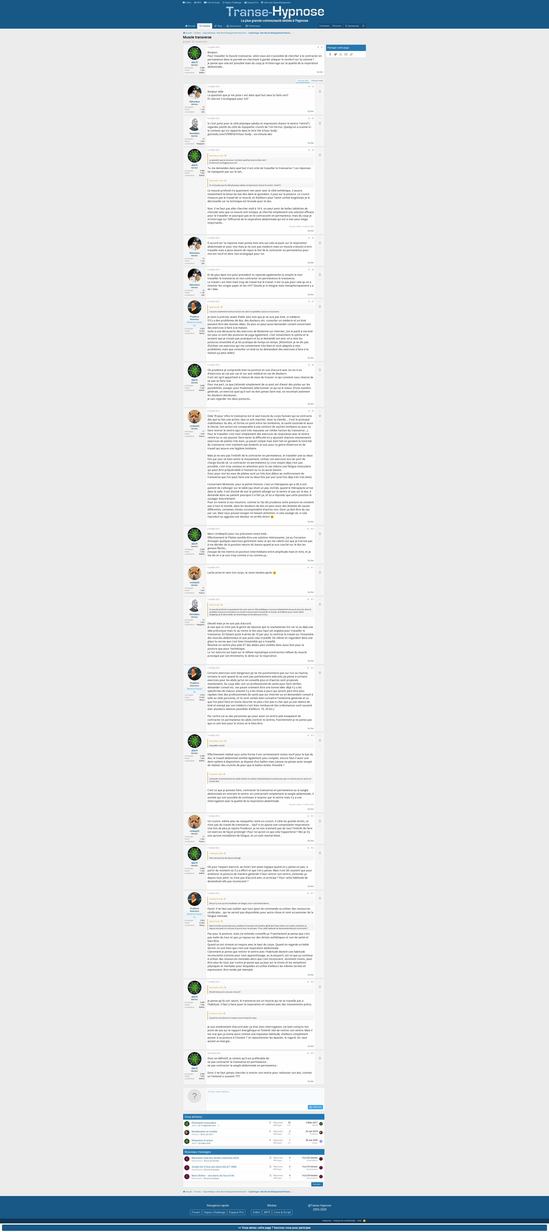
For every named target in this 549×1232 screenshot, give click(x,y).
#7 (313, 302)
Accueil (191, 26)
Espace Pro (253, 2)
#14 (312, 735)
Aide (359, 1221)
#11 (312, 568)
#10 (312, 529)
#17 (312, 893)
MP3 (199, 2)
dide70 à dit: (214, 307)
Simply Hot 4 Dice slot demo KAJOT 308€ (214, 1166)
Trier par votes (317, 81)
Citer (321, 72)
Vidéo (188, 2)
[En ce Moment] (363, 26)
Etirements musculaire (204, 1122)
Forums (206, 26)
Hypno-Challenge (233, 2)
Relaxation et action (202, 1140)
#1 (322, 47)
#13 (312, 668)
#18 (312, 982)
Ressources (235, 26)
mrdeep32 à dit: (216, 853)
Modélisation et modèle (204, 1131)
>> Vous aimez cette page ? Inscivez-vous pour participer (274, 1227)
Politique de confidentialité (344, 1221)
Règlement (327, 1221)
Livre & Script (213, 2)
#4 (313, 150)
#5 (313, 238)
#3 (313, 118)
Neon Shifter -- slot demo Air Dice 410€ (213, 1175)
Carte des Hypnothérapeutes (277, 2)
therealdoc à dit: (216, 180)
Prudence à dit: (215, 774)
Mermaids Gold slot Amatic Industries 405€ (215, 1157)
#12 (312, 599)
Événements (254, 26)
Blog (220, 26)
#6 (313, 270)
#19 (312, 1053)
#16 (312, 848)
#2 (313, 87)
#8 (313, 365)
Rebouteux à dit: (216, 155)
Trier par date (303, 81)
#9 (313, 411)
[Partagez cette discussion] (318, 47)
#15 (312, 816)
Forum (196, 1212)
